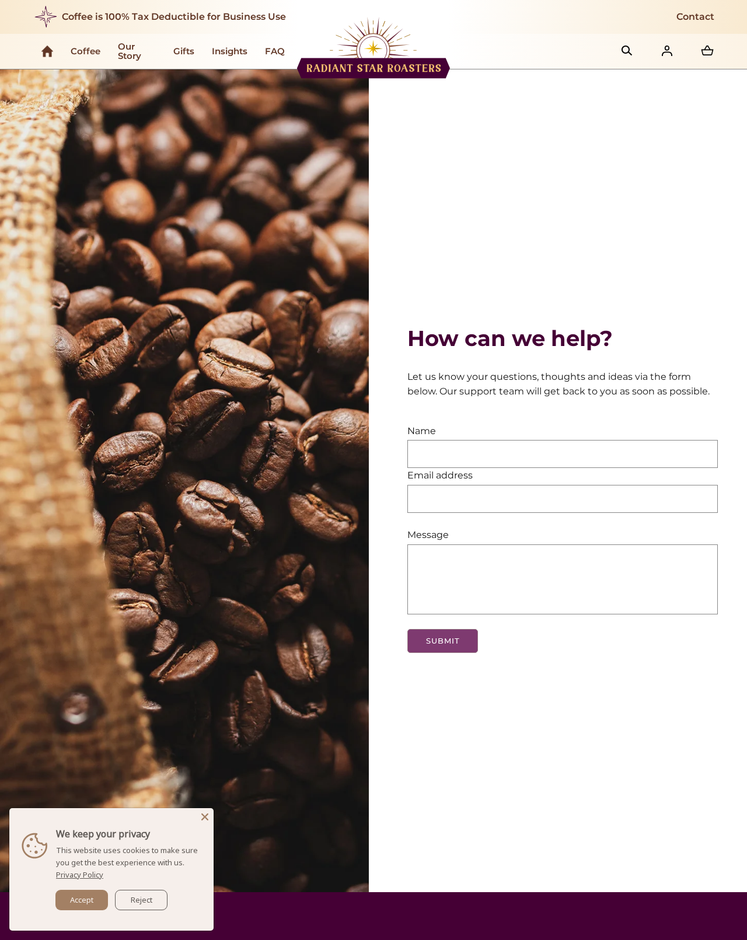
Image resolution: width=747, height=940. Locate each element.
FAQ (275, 51)
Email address (440, 475)
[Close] (205, 817)
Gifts (183, 51)
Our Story (129, 51)
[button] (627, 51)
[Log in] (667, 51)
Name (421, 430)
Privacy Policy (79, 874)
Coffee (85, 51)
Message (428, 534)
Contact (695, 16)
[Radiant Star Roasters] (374, 49)
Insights (229, 51)
